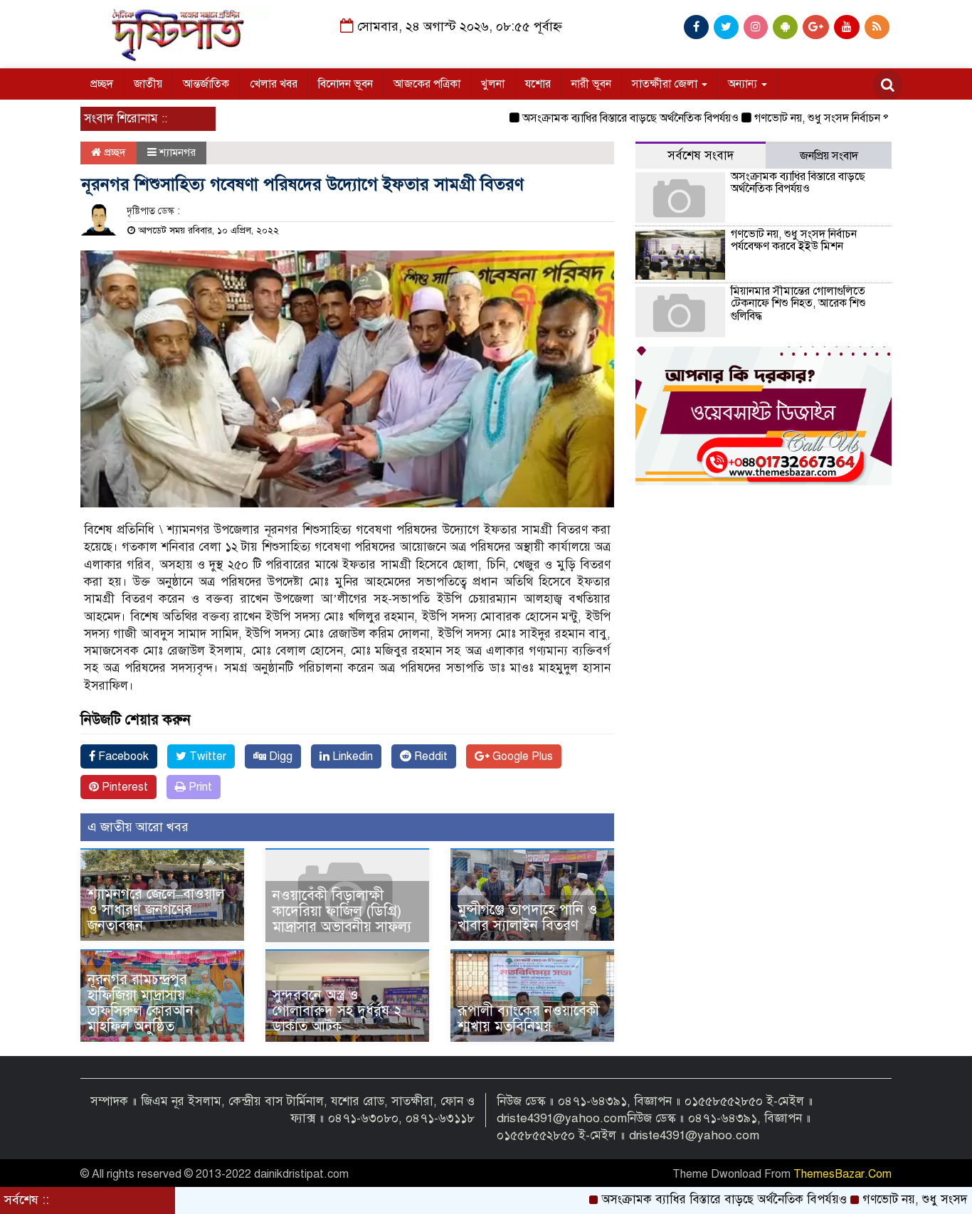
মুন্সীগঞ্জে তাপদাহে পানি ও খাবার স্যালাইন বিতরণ (528, 917)
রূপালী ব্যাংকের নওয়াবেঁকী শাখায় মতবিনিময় (528, 1018)
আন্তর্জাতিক (206, 84)
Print (199, 787)
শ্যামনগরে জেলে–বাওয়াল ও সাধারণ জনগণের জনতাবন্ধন (156, 909)
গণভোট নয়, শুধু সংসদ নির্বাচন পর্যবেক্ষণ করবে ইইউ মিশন (843, 118)
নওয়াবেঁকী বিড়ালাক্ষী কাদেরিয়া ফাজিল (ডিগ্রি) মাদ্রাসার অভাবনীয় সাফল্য (342, 911)
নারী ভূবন (591, 84)
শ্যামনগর (177, 152)
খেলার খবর (273, 84)
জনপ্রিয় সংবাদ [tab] (829, 156)
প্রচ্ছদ (101, 84)
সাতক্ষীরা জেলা (666, 84)
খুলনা (493, 84)
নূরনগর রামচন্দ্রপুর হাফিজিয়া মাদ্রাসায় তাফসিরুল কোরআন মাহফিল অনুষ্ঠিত (141, 1003)
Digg (279, 756)
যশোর (538, 84)
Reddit (429, 756)
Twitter (206, 756)
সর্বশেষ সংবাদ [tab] (700, 155)
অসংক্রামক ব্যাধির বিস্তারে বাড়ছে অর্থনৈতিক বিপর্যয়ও (599, 118)
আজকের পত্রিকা (426, 84)
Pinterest (123, 787)
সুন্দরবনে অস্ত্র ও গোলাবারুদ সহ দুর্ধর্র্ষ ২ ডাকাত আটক (337, 1010)
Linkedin (351, 756)
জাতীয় (148, 84)
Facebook (122, 756)
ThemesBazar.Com (842, 1174)
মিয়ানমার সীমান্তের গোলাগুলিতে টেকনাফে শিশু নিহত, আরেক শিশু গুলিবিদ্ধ (798, 303)
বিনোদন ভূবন (345, 84)
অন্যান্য (744, 84)
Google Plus (521, 756)
